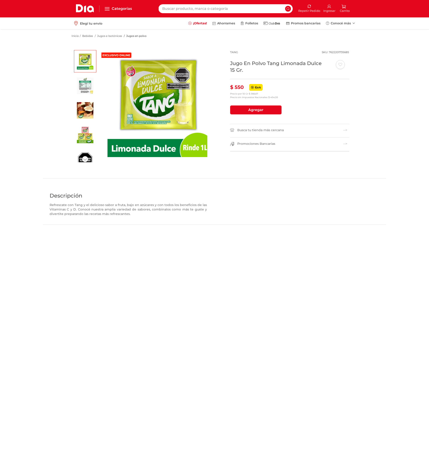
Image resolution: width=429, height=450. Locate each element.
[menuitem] (197, 23)
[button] (256, 109)
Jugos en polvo (136, 36)
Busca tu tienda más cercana (260, 130)
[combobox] (225, 8)
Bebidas (87, 36)
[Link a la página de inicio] (75, 36)
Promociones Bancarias (256, 143)
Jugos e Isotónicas (109, 36)
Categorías (122, 8)
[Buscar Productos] (288, 9)
